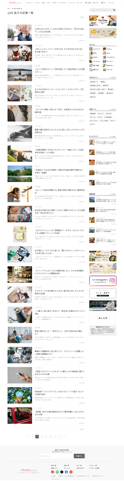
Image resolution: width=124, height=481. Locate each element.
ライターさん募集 (94, 468)
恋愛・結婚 (88, 2)
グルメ (48, 2)
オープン (93, 117)
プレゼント (37, 2)
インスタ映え (104, 121)
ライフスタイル (62, 2)
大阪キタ (110, 93)
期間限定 (93, 113)
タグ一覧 (79, 465)
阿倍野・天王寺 (96, 85)
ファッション (71, 2)
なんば (93, 97)
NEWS (43, 2)
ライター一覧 (93, 465)
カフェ (100, 117)
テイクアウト (94, 121)
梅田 (103, 82)
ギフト (113, 121)
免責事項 (60, 476)
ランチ (92, 124)
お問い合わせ (80, 468)
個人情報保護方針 (69, 476)
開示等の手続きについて (98, 476)
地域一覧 (66, 465)
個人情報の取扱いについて (83, 476)
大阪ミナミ (95, 82)
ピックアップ (29, 2)
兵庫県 (101, 93)
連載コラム (103, 2)
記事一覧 (53, 465)
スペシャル (111, 2)
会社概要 (53, 476)
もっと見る (112, 77)
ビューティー (80, 2)
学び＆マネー (96, 2)
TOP (9, 8)
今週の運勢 (108, 117)
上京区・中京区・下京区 (98, 89)
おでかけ (54, 2)
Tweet (82, 17)
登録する (79, 456)
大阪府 (111, 89)
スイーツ (101, 113)
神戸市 (106, 85)
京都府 (93, 93)
